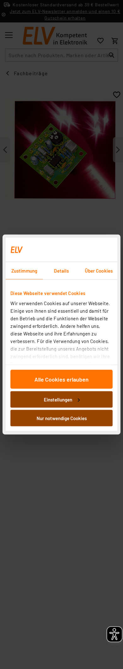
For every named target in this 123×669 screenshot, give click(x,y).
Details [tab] (61, 271)
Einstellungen (58, 399)
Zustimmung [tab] (24, 271)
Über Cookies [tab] (99, 271)
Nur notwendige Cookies (62, 418)
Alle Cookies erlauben (61, 379)
